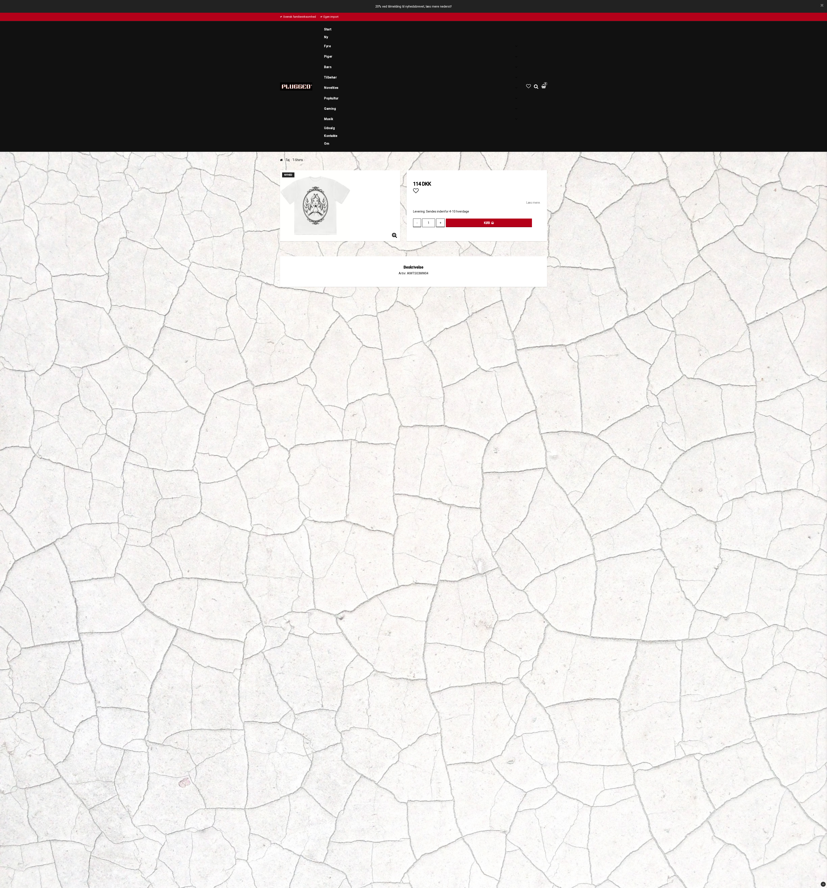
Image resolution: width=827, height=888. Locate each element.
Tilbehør (330, 77)
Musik (328, 119)
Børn (327, 67)
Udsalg (329, 128)
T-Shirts (297, 160)
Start (327, 29)
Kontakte (330, 136)
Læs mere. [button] (533, 202)
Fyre (327, 46)
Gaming (330, 108)
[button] (528, 86)
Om (326, 143)
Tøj (288, 160)
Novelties (331, 87)
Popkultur (331, 98)
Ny (326, 37)
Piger (328, 56)
